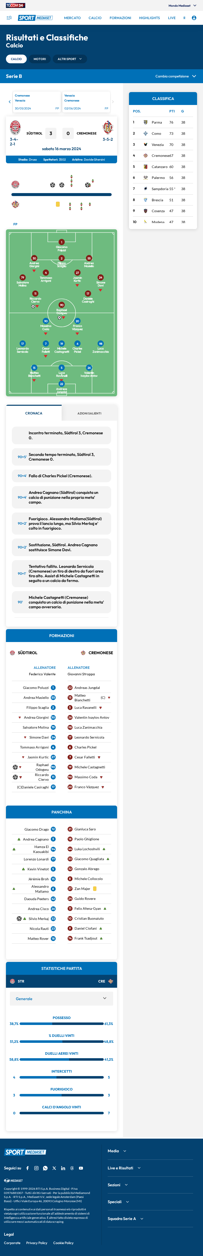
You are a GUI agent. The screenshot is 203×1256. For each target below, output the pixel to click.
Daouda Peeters (36, 899)
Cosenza (158, 211)
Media (113, 1150)
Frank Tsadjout (86, 938)
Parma (157, 122)
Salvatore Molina (36, 727)
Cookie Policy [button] (63, 1243)
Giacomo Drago (37, 829)
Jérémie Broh (38, 879)
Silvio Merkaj (39, 919)
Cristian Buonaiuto (89, 918)
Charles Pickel (86, 747)
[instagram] (36, 1168)
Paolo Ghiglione (87, 839)
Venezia (158, 144)
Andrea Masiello (36, 697)
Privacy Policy (36, 1243)
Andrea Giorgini (36, 717)
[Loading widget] (61, 102)
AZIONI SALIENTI (89, 413)
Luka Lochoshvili (87, 849)
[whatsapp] (45, 1168)
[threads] (72, 1168)
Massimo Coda (86, 777)
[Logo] (36, 18)
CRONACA (33, 413)
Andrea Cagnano (36, 839)
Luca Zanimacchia (88, 727)
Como (156, 133)
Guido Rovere (85, 898)
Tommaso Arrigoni (34, 747)
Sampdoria (160, 189)
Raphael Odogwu (42, 767)
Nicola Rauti (39, 928)
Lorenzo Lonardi (36, 859)
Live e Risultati (120, 1167)
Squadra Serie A (122, 1218)
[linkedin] (63, 1168)
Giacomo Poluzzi (36, 687)
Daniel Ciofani (86, 928)
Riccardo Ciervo (42, 777)
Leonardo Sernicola (89, 737)
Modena (158, 222)
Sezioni (114, 1184)
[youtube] (80, 1168)
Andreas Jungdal (87, 687)
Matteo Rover (38, 938)
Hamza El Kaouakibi (41, 849)
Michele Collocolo (89, 879)
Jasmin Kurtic (38, 757)
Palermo (158, 177)
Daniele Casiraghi (35, 787)
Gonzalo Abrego (87, 869)
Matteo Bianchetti (82, 697)
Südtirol (34, 133)
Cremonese (87, 133)
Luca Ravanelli (86, 707)
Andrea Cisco (38, 909)
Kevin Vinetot (38, 869)
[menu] (9, 18)
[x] (54, 1168)
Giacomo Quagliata (89, 859)
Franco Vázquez (87, 787)
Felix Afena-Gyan (88, 908)
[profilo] (194, 18)
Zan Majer (82, 888)
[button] (16, 59)
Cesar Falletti (85, 757)
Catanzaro (160, 167)
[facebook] (27, 1168)
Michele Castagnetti (90, 767)
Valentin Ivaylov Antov (92, 717)
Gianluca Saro (85, 829)
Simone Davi (39, 737)
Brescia (157, 200)
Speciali (115, 1201)
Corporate (12, 1243)
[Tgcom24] (15, 5)
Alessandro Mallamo (40, 888)
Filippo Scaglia (37, 707)
